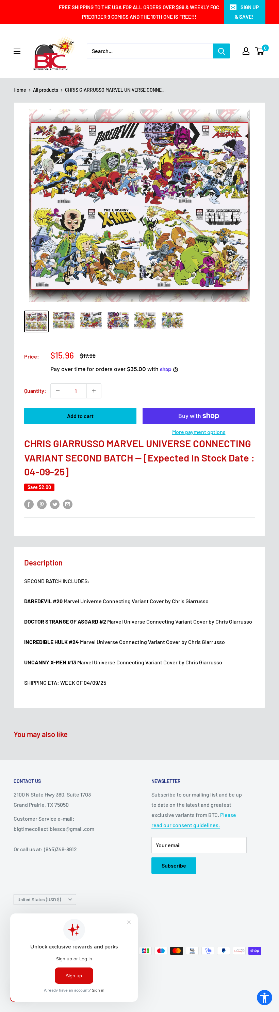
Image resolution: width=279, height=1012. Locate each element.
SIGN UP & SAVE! (247, 12)
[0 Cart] (260, 51)
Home (20, 90)
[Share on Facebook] (29, 504)
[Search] (221, 50)
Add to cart (80, 416)
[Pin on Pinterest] (42, 504)
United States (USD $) (39, 899)
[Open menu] (17, 51)
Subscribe (174, 865)
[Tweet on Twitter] (55, 504)
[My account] (246, 51)
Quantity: (35, 390)
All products (45, 90)
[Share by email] (67, 504)
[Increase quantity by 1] (94, 391)
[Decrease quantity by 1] (58, 391)
